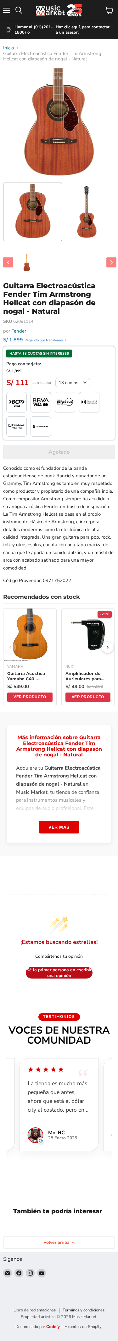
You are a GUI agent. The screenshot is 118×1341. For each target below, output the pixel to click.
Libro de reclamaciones (35, 1310)
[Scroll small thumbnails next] (111, 262)
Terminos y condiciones (83, 1310)
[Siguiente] (107, 647)
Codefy (53, 1326)
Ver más (59, 827)
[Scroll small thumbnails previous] (8, 262)
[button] (33, 212)
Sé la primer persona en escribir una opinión (59, 973)
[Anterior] (10, 647)
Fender (18, 331)
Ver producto (30, 697)
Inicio (8, 48)
